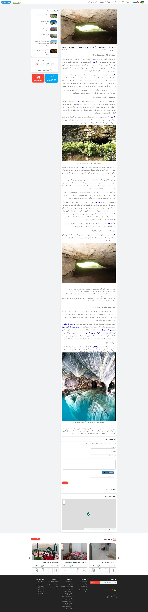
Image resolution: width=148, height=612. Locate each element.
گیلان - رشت (41, 586)
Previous (115, 558)
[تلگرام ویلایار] (107, 596)
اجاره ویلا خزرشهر (69, 584)
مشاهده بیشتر (35, 539)
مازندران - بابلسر (40, 583)
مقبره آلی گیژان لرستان (44, 35)
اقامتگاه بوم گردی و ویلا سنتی (67, 586)
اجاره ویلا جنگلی (69, 608)
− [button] (63, 503)
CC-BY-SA (106, 529)
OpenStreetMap (95, 529)
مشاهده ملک (96, 550)
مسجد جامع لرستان (45, 21)
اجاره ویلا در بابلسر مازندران (67, 606)
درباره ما (85, 588)
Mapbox (113, 529)
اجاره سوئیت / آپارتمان (118, 2)
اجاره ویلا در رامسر (69, 603)
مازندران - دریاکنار (40, 593)
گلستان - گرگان (40, 588)
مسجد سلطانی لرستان (44, 28)
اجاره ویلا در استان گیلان (68, 600)
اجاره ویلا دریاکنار (84, 586)
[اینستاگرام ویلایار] (115, 596)
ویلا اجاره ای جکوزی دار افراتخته (100, 562)
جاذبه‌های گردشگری (93, 2)
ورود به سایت (16, 2)
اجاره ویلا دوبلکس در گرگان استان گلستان (41, 562)
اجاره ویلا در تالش (69, 605)
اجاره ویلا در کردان (69, 594)
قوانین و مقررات (84, 584)
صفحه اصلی (84, 581)
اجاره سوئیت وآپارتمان (68, 591)
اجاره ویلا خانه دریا (69, 589)
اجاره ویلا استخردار (69, 581)
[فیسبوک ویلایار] (111, 596)
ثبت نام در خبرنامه (95, 582)
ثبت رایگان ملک (7, 2)
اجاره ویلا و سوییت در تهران (67, 601)
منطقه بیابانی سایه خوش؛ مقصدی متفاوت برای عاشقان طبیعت (41, 42)
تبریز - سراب (41, 591)
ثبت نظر (65, 483)
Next (30, 558)
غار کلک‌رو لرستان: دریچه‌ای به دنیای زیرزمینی (41, 51)
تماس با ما (85, 583)
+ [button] (63, 501)
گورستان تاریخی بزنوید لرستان (42, 15)
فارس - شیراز (41, 589)
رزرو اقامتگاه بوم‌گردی (105, 2)
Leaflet (86, 529)
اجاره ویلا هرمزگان (69, 588)
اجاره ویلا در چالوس (69, 593)
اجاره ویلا (128, 2)
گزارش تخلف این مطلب (43, 70)
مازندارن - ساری (40, 581)
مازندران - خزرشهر (40, 584)
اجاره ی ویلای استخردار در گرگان (72, 562)
